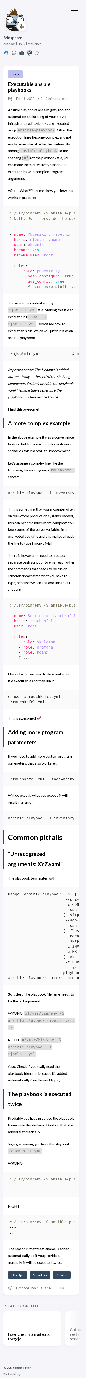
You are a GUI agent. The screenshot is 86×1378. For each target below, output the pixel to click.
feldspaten (12, 37)
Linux (15, 74)
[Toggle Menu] (74, 12)
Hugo (18, 1374)
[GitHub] (14, 54)
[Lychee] (22, 54)
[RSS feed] (37, 54)
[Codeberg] (6, 54)
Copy (67, 214)
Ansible (61, 1275)
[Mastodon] (29, 54)
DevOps (18, 1275)
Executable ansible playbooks (29, 87)
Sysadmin (40, 1275)
